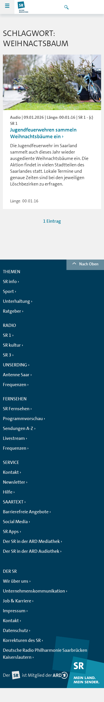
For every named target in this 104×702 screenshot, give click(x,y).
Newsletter (14, 482)
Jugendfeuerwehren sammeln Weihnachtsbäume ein (43, 133)
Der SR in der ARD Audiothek (31, 551)
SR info (10, 282)
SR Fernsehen (16, 409)
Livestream (14, 438)
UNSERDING (15, 365)
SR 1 (7, 335)
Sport (8, 291)
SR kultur (12, 345)
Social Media (15, 522)
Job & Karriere (17, 601)
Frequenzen (14, 385)
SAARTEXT (13, 502)
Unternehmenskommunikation (34, 591)
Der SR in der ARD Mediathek (31, 541)
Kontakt (11, 472)
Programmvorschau (23, 419)
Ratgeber (12, 311)
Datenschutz (15, 630)
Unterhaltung (16, 301)
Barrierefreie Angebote (26, 512)
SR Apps (11, 531)
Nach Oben (89, 264)
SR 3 (7, 355)
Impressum (14, 611)
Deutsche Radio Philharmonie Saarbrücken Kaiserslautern (45, 653)
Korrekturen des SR (22, 640)
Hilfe (7, 492)
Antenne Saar (16, 375)
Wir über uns (15, 581)
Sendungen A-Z (18, 428)
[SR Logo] (23, 7)
